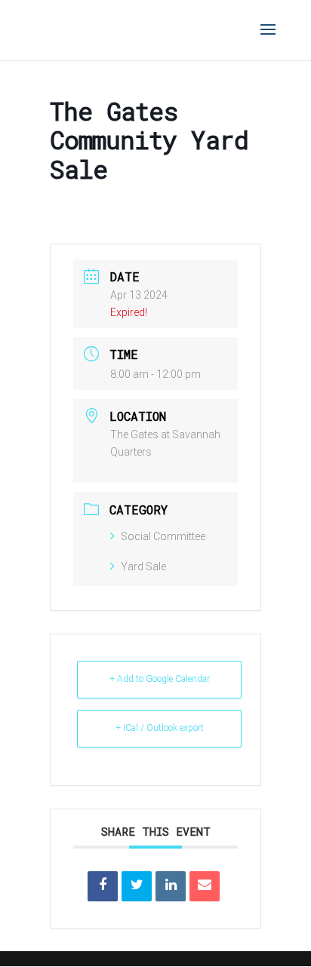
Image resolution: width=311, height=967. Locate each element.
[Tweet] (137, 886)
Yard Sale (143, 566)
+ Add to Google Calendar (159, 679)
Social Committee (163, 536)
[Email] (204, 886)
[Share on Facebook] (103, 886)
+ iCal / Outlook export (159, 728)
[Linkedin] (171, 886)
